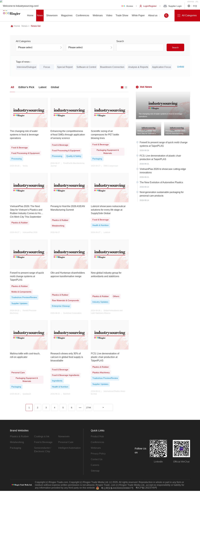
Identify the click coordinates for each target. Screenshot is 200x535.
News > (25, 26)
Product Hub (97, 436)
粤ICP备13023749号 (146, 487)
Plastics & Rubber (19, 436)
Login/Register (150, 6)
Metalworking (17, 442)
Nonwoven (64, 436)
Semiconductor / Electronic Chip (42, 450)
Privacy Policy (98, 453)
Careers (95, 465)
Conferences (97, 442)
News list (35, 26)
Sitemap (95, 470)
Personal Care (65, 442)
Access (129, 6)
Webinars (96, 448)
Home (17, 26)
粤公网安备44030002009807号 (117, 488)
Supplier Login (175, 6)
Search (175, 47)
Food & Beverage (43, 442)
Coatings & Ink (41, 436)
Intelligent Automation (69, 448)
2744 (88, 407)
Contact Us (96, 459)
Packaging (15, 448)
